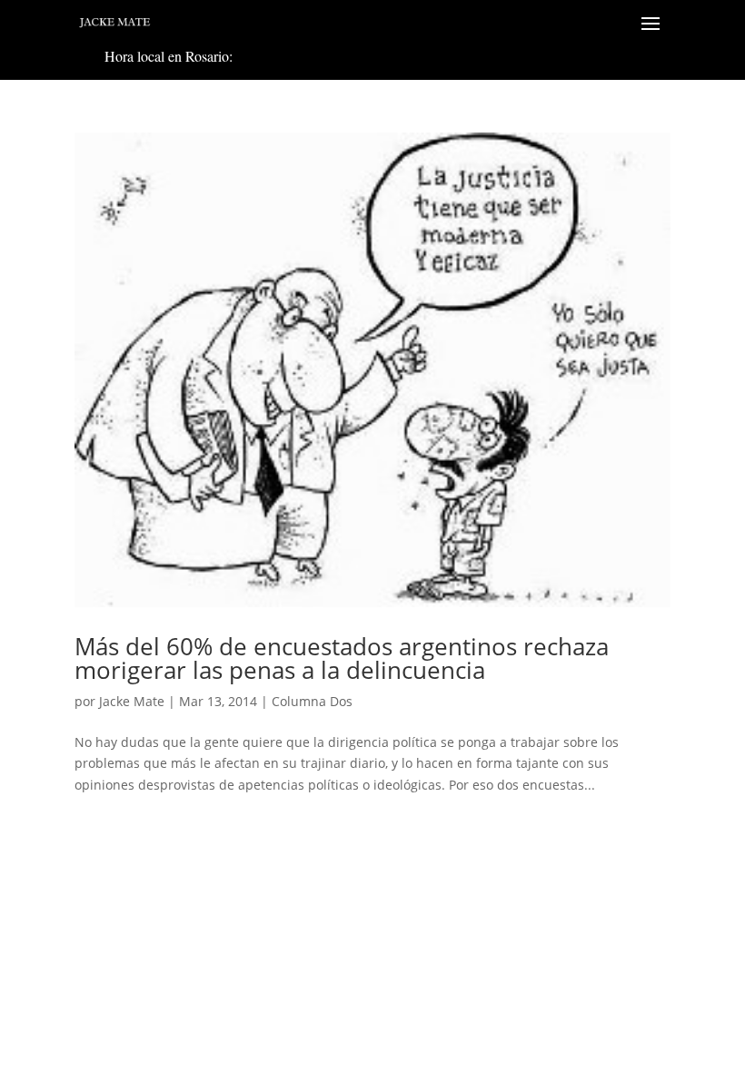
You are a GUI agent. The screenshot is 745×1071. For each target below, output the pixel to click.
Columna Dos (312, 701)
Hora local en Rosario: (168, 55)
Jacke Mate (131, 701)
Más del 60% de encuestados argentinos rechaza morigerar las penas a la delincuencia (341, 658)
